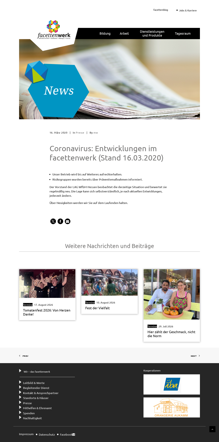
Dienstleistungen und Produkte (152, 33)
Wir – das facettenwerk (37, 371)
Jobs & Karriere (188, 10)
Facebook (66, 434)
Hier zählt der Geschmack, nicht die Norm (171, 334)
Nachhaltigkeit (32, 418)
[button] (53, 221)
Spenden (29, 413)
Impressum (26, 434)
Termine (28, 304)
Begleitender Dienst (36, 387)
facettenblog (160, 9)
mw (95, 132)
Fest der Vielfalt (97, 308)
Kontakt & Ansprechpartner (41, 393)
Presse (80, 132)
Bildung (105, 33)
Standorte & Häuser (36, 398)
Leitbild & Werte (34, 382)
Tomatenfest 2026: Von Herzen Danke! (46, 312)
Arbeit (124, 33)
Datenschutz (47, 434)
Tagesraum (183, 33)
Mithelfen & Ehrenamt (37, 408)
